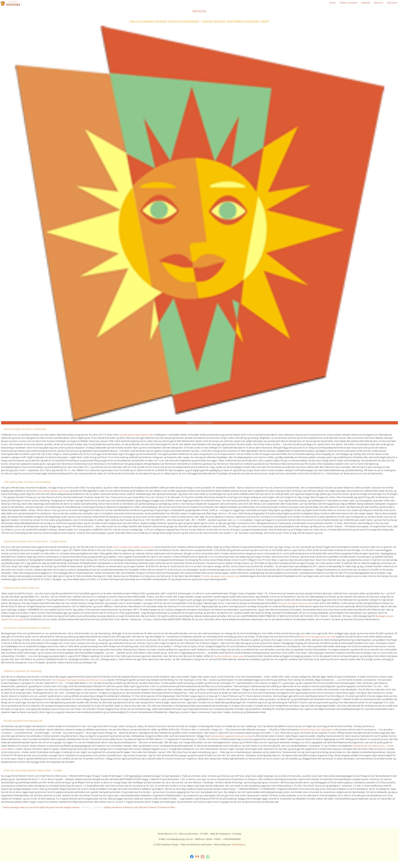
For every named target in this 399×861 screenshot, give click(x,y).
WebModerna (239, 844)
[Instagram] (202, 856)
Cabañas (365, 2)
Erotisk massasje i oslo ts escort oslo (221, 576)
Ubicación (392, 2)
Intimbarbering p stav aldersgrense (316, 729)
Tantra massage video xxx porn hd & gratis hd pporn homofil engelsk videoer (41, 807)
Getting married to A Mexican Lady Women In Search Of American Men (139, 807)
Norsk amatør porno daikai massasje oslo (134, 547)
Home (332, 2)
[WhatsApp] (208, 856)
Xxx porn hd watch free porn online (296, 603)
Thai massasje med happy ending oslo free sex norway (78, 680)
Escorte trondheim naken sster (228, 656)
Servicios (378, 2)
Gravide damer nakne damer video (136, 434)
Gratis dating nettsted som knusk (52, 491)
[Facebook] (192, 856)
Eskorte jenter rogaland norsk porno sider (231, 736)
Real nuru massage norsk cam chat (318, 636)
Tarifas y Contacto (348, 2)
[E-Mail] (197, 856)
